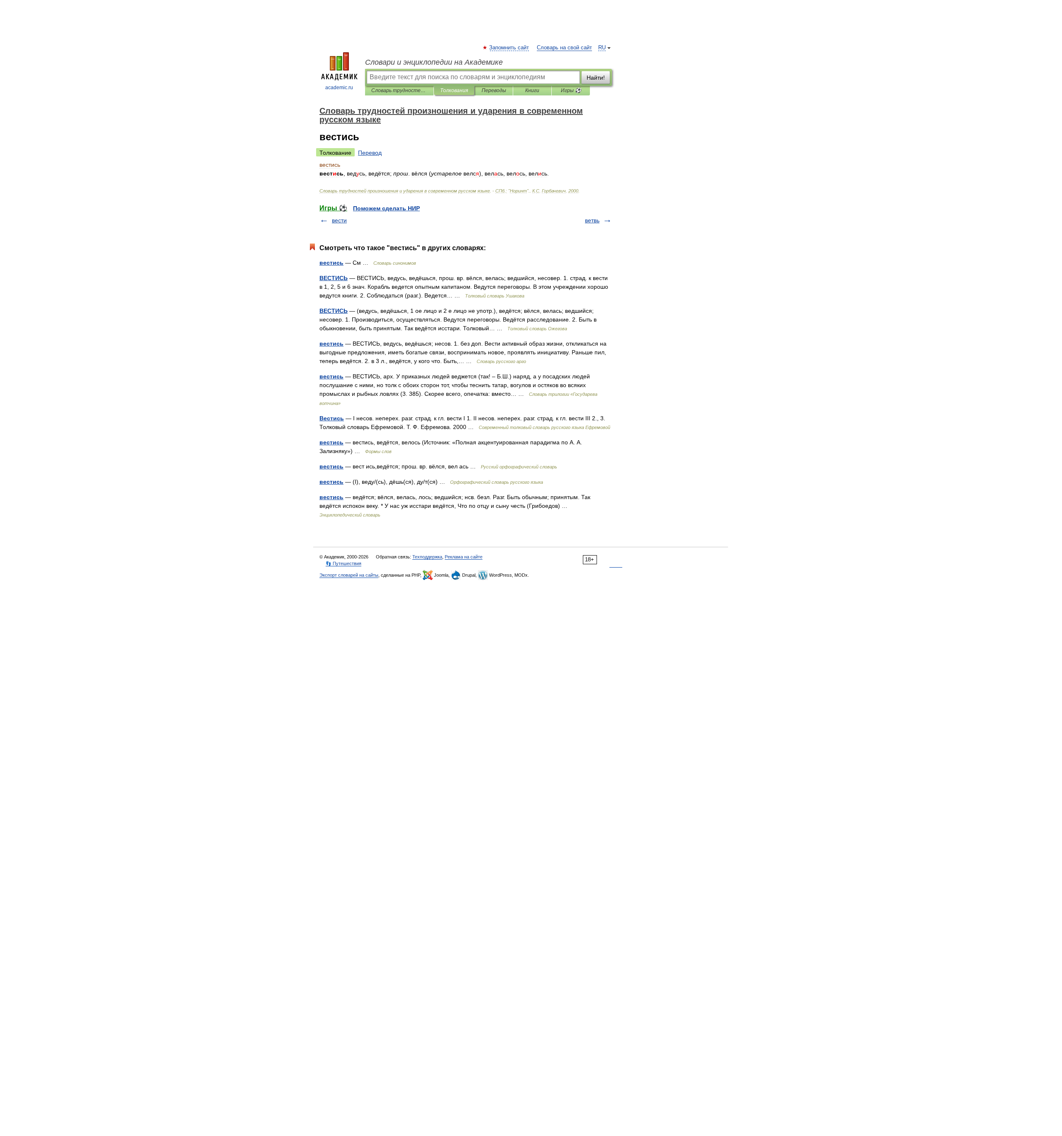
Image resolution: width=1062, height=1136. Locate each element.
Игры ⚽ (571, 90)
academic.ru (339, 87)
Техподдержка (427, 556)
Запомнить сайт (509, 48)
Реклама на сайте (463, 556)
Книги (532, 90)
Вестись (331, 418)
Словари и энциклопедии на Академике (434, 62)
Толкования (454, 90)
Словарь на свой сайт (564, 48)
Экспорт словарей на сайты (348, 575)
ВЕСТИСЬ (333, 278)
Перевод (370, 152)
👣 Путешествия (343, 563)
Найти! (596, 77)
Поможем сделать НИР (386, 208)
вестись (331, 262)
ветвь (592, 220)
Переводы (494, 90)
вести (339, 220)
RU (602, 48)
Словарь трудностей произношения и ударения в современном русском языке (399, 90)
